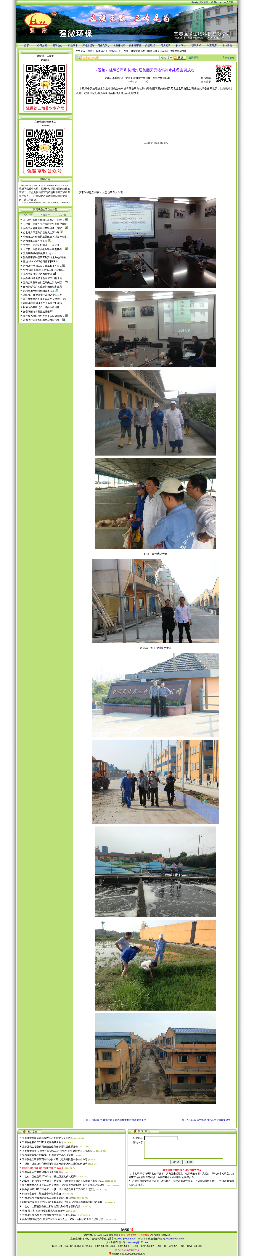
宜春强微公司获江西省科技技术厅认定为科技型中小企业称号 (54, 1159)
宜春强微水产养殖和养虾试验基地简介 (42, 1172)
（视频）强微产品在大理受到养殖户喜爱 (45, 224)
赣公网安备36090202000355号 (128, 1253)
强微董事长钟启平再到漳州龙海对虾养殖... (46, 257)
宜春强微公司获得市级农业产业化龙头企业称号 (47, 1138)
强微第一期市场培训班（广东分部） (42, 245)
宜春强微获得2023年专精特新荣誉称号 (43, 1142)
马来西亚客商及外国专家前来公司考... (43, 219)
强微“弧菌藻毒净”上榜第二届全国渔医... (44, 269)
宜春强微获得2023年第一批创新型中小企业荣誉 (47, 1155)
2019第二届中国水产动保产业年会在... (43, 295)
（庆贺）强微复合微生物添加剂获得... (43, 249)
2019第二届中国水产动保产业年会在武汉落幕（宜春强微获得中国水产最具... (63, 1202)
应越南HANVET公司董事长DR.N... (41, 261)
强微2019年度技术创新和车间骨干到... (43, 278)
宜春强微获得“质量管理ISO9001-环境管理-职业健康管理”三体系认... (58, 1150)
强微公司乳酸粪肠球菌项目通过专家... (43, 228)
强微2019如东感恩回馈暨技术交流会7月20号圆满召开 (51, 1215)
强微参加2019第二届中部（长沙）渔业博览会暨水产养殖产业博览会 (58, 1189)
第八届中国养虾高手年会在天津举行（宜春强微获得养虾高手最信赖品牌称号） (64, 1185)
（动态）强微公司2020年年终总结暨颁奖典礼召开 (49, 1176)
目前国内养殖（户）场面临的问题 (41, 307)
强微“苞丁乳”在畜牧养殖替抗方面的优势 (43, 1210)
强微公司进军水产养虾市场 (37, 274)
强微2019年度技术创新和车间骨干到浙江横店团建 (49, 1198)
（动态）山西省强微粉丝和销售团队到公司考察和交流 (51, 1206)
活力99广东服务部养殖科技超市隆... (42, 320)
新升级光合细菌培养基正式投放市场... (43, 315)
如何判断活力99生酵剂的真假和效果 (42, 286)
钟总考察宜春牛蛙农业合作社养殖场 (41, 1193)
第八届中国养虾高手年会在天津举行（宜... (46, 299)
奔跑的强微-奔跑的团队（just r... (40, 253)
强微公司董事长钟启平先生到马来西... (43, 282)
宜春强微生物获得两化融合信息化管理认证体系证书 (50, 1146)
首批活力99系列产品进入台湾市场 (41, 232)
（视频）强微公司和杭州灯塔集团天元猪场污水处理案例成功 (54, 1163)
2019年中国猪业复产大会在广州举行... (43, 303)
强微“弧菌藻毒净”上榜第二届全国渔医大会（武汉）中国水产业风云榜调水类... (64, 1219)
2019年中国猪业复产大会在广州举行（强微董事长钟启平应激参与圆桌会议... (63, 1180)
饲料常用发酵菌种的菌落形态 (38, 291)
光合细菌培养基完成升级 (36, 311)
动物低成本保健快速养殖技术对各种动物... (46, 236)
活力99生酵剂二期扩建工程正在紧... (42, 265)
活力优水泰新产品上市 (35, 240)
